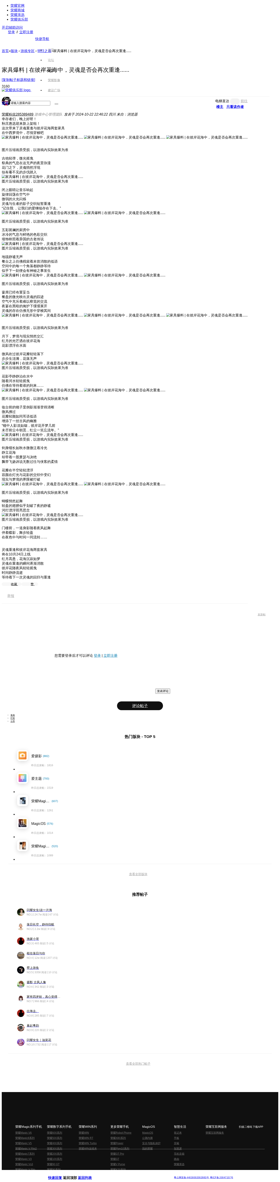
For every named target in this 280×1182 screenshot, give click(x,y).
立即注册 (26, 32)
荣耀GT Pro (117, 1153)
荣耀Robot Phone (120, 1132)
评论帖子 (140, 706)
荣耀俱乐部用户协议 (60, 1174)
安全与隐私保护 (151, 1143)
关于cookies (113, 1174)
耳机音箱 (179, 1153)
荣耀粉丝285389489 (17, 114)
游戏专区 (28, 51)
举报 (10, 596)
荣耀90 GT (53, 1164)
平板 (176, 1138)
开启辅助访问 (12, 27)
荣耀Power (116, 1143)
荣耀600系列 (54, 1132)
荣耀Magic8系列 (25, 1138)
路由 (176, 1159)
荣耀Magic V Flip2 (26, 1148)
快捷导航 (42, 39)
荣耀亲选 (17, 15)
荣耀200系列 (54, 1153)
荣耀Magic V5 (23, 1143)
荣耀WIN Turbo (88, 1143)
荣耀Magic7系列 (25, 1153)
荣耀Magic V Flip (25, 1169)
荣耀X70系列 (118, 1169)
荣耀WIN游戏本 (88, 1148)
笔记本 (178, 1132)
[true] (56, 104)
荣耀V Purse (117, 1164)
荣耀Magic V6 (23, 1132)
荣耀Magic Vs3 (24, 1164)
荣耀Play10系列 (119, 1148)
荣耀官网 (17, 5)
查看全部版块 (138, 874)
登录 (11, 32)
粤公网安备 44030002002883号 (191, 1177)
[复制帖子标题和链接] (18, 80)
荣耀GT (114, 1159)
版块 (14, 51)
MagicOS (147, 1132)
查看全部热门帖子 (138, 1063)
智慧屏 (178, 1148)
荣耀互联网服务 (215, 1132)
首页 (51, 50)
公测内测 (147, 1138)
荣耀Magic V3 (23, 1159)
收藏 (14, 584)
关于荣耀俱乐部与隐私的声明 (89, 1174)
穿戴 (176, 1143)
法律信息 (125, 1174)
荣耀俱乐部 (19, 19)
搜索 (5, 103)
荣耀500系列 (54, 1138)
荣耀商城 (17, 10)
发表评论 (162, 691)
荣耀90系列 (54, 1169)
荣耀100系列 (54, 1159)
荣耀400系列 (54, 1143)
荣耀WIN (84, 1132)
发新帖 (262, 614)
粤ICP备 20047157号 (221, 1177)
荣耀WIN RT (86, 1138)
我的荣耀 (147, 1148)
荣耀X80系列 (118, 1138)
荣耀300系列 (54, 1148)
